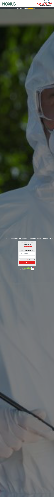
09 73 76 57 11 (45, 4)
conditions (27, 259)
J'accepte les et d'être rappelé (27, 259)
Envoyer (27, 262)
